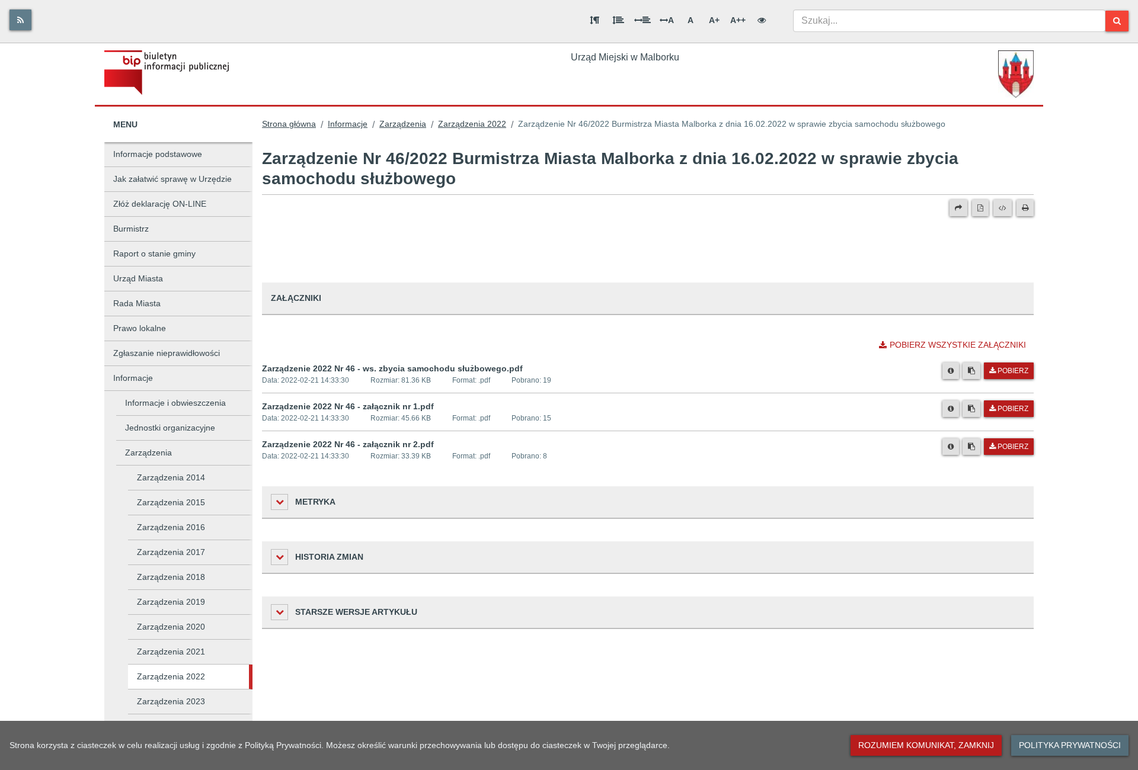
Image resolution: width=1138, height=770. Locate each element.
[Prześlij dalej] (958, 208)
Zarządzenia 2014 (171, 477)
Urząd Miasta (138, 278)
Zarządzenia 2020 (171, 626)
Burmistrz (131, 228)
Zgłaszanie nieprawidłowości (166, 353)
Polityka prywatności (1070, 745)
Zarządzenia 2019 (171, 602)
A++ (738, 20)
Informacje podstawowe (157, 154)
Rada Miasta (137, 303)
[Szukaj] (1117, 21)
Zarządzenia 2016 (171, 527)
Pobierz (1013, 371)
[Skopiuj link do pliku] (971, 370)
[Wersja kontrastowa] (761, 20)
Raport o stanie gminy (154, 253)
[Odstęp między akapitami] (594, 20)
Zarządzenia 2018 (171, 577)
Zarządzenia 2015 (171, 502)
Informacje (133, 378)
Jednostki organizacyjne (170, 427)
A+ (714, 20)
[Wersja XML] (1002, 208)
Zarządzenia (148, 452)
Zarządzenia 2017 (171, 552)
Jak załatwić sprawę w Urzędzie (172, 179)
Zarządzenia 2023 (171, 701)
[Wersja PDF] (980, 208)
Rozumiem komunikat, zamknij (926, 745)
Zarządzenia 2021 (171, 651)
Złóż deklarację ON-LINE (159, 203)
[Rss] (20, 19)
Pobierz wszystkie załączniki (958, 344)
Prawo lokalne (139, 328)
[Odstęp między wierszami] (618, 20)
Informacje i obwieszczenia (175, 403)
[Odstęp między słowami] (642, 20)
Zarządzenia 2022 (171, 676)
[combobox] (949, 20)
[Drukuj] (1025, 208)
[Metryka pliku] (950, 370)
